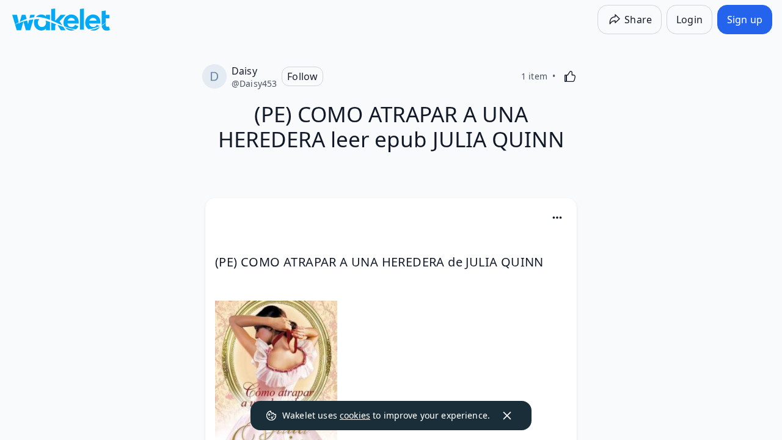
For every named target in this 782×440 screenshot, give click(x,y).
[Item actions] (557, 217)
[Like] (570, 76)
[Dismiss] (507, 415)
